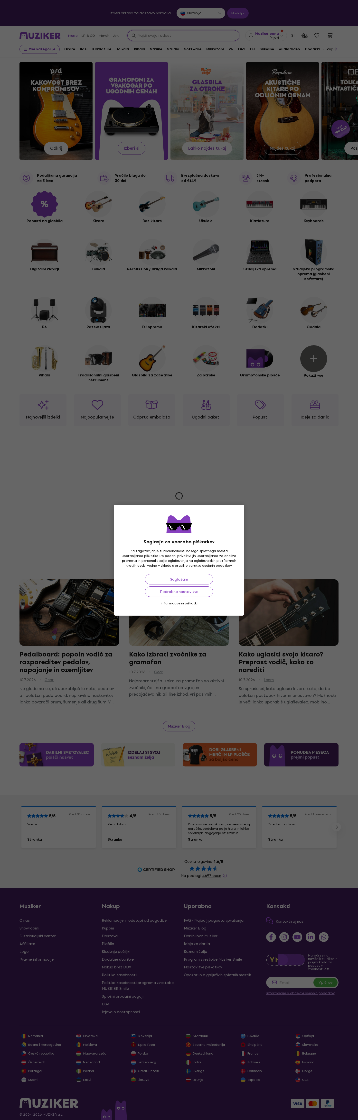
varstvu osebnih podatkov (210, 565)
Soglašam (179, 579)
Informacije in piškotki (179, 603)
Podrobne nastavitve (179, 592)
